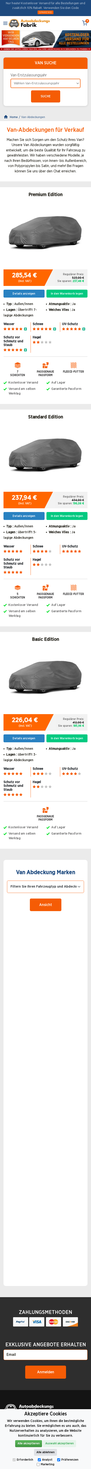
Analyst (47, 1459)
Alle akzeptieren (29, 1443)
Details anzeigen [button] (24, 293)
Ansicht (45, 905)
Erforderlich (25, 1459)
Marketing (47, 1464)
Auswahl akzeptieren (59, 1443)
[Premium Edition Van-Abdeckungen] (46, 235)
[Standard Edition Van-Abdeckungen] (46, 458)
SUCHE (46, 96)
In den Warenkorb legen (67, 293)
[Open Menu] (5, 23)
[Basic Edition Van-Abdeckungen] (46, 680)
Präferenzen (69, 1459)
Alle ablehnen (45, 1452)
